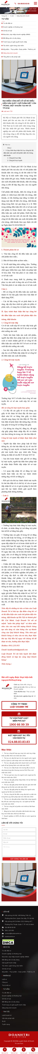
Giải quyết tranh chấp (9, 963)
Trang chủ (4, 16)
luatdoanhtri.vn (10, 936)
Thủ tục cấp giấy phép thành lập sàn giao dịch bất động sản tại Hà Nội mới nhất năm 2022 (19, 786)
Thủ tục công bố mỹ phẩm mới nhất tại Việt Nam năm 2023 (18, 808)
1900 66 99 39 (19, 724)
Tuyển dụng (6, 1024)
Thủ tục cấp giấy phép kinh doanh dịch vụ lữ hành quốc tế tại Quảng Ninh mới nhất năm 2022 (19, 764)
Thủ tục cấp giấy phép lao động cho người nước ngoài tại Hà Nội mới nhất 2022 (18, 791)
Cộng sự (4, 982)
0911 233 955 (9, 930)
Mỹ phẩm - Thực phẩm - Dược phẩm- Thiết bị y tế (18, 972)
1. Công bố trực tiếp (14, 158)
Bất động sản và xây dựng (11, 38)
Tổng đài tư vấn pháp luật (11, 57)
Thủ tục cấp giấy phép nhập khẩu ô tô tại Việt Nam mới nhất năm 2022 (19, 781)
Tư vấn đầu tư (7, 23)
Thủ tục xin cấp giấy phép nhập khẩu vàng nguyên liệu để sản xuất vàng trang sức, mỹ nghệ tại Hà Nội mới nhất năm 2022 (19, 801)
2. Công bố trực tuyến (14, 160)
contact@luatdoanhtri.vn (13, 933)
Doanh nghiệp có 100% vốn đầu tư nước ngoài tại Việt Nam (19, 817)
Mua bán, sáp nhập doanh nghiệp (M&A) (16, 34)
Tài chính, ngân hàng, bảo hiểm (13, 45)
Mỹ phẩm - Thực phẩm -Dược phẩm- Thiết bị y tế (19, 49)
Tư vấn (12, 16)
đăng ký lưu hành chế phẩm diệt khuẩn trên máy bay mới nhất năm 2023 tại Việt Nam (18, 812)
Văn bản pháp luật (8, 1018)
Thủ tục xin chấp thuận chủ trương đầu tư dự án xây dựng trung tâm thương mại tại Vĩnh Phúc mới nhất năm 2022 (18, 770)
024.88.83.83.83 (19, 742)
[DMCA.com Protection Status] (8, 942)
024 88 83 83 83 (23, 4)
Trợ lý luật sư (6, 985)
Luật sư (4, 979)
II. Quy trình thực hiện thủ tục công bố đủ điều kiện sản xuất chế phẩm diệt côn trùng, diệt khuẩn (19, 152)
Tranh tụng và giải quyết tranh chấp (15, 42)
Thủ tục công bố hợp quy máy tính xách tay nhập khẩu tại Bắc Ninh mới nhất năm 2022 (18, 754)
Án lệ (3, 1021)
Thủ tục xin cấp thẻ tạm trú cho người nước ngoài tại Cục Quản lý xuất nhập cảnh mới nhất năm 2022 (19, 759)
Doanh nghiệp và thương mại (12, 27)
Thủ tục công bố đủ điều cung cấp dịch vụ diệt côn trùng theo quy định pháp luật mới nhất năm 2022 (19, 795)
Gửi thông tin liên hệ (19, 859)
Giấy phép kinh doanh (23, 16)
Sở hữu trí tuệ (7, 31)
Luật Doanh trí (6, 1015)
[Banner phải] (19, 883)
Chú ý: (9, 148)
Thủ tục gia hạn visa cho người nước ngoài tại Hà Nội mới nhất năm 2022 (19, 776)
